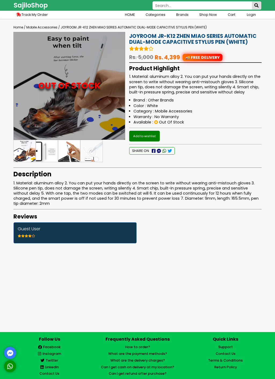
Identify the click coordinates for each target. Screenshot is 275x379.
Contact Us (49, 373)
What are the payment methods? (137, 353)
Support (225, 347)
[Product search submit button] (256, 5)
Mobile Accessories (41, 27)
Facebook (52, 347)
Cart (232, 14)
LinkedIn (52, 367)
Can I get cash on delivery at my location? (137, 367)
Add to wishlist (144, 136)
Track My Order (34, 14)
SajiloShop (31, 5)
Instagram (52, 353)
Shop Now (208, 14)
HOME (130, 14)
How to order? (137, 347)
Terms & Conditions (225, 360)
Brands (182, 14)
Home (18, 27)
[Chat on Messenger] (10, 353)
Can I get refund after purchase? (138, 373)
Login (251, 14)
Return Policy (225, 367)
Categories (155, 14)
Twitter (52, 360)
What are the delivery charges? (137, 360)
